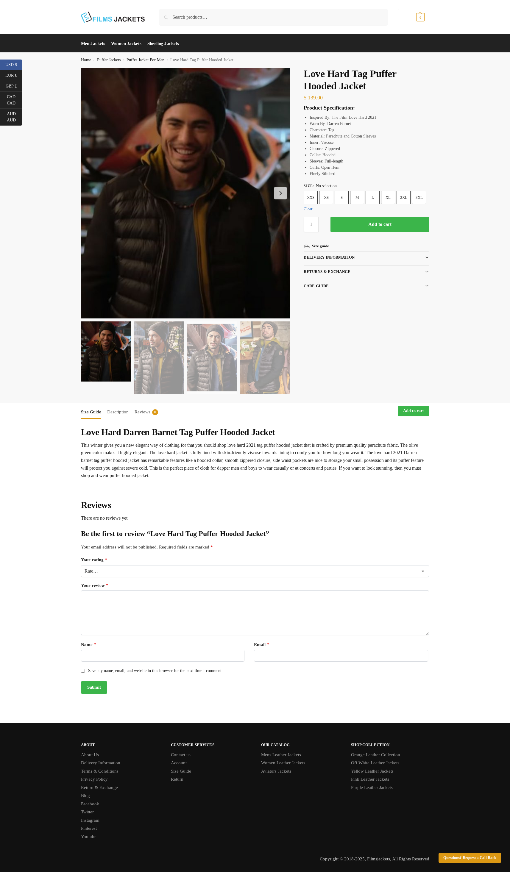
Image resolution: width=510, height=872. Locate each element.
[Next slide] (280, 193)
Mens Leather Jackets (281, 754)
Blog (85, 795)
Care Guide (316, 286)
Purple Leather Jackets (372, 787)
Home (86, 60)
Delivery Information (329, 257)
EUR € (13, 75)
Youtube (88, 836)
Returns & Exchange (327, 271)
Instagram (90, 820)
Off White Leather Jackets (375, 762)
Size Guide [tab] (91, 412)
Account (179, 762)
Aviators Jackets (276, 771)
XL (388, 197)
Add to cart (380, 224)
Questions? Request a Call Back (469, 858)
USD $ (13, 64)
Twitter (87, 812)
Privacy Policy (94, 779)
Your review (94, 585)
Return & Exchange (99, 787)
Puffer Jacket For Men (145, 60)
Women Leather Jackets (283, 762)
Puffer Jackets (109, 60)
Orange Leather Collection (375, 754)
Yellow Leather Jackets (372, 771)
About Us (90, 754)
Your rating (94, 559)
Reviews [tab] (145, 412)
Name (88, 644)
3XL (419, 197)
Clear (308, 209)
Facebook (90, 803)
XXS (310, 197)
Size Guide (181, 771)
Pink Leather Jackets (370, 779)
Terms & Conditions (99, 771)
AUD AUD (14, 117)
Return (177, 779)
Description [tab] (118, 412)
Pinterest (89, 828)
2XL (403, 197)
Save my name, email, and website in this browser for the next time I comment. (155, 670)
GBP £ (14, 85)
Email (261, 644)
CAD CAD (14, 100)
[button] (413, 17)
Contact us (181, 754)
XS (326, 197)
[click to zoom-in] (185, 193)
